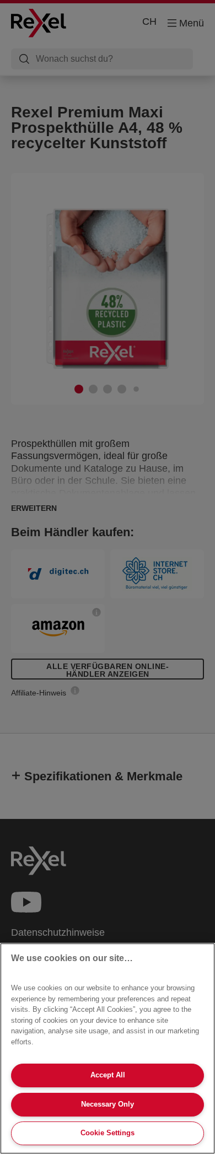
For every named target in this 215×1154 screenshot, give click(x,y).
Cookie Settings (107, 1133)
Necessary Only (107, 1104)
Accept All (107, 1075)
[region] (107, 1048)
